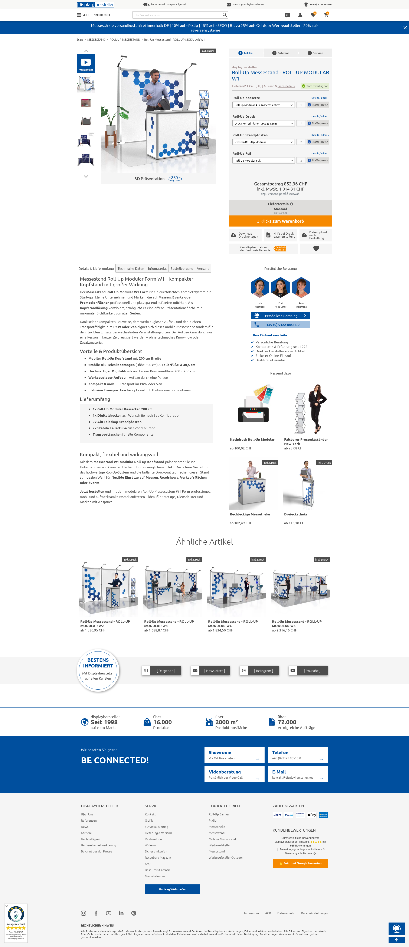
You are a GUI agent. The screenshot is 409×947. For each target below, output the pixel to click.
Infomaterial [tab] (157, 268)
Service (316, 53)
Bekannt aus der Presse (96, 851)
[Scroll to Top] (397, 940)
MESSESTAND (96, 39)
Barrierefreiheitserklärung (98, 845)
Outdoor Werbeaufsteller (278, 25)
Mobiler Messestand (222, 839)
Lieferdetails (286, 86)
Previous (86, 52)
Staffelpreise (320, 104)
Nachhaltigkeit (91, 839)
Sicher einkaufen (156, 851)
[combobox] (180, 15)
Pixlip (193, 25)
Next (86, 176)
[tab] (280, 102)
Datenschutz (286, 913)
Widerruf (151, 845)
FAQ (148, 863)
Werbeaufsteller (220, 845)
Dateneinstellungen (314, 913)
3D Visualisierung (156, 826)
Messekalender (155, 876)
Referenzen (89, 820)
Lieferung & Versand (158, 833)
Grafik (149, 820)
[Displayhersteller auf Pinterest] (133, 913)
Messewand (217, 833)
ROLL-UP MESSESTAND (124, 39)
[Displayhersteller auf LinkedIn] (121, 913)
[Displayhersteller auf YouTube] (108, 913)
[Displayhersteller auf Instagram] (83, 913)
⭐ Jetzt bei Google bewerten (300, 863)
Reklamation (153, 839)
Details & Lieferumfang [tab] (96, 268)
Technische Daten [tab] (131, 268)
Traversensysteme (204, 30)
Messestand (217, 851)
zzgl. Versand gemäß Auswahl (280, 193)
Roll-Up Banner (219, 814)
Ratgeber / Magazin (158, 857)
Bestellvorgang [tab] (181, 268)
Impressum (251, 913)
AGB (268, 913)
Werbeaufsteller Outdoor (226, 857)
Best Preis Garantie (158, 870)
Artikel (246, 53)
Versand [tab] (203, 268)
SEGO (222, 25)
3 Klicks (280, 221)
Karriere (86, 833)
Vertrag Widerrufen (172, 889)
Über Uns (87, 814)
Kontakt (150, 814)
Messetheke (217, 826)
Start (80, 39)
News (84, 826)
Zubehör (281, 53)
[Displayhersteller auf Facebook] (96, 913)
